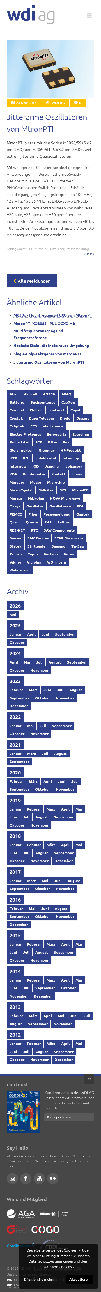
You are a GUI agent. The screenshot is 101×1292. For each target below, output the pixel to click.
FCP (30, 248)
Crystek (16, 418)
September (65, 634)
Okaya (15, 506)
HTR (13, 458)
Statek (16, 546)
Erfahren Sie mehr (38, 1279)
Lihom (77, 474)
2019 (15, 800)
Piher (33, 514)
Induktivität (46, 458)
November (39, 670)
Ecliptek (17, 426)
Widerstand (20, 570)
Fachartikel (19, 442)
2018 (15, 836)
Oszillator (57, 248)
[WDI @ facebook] (25, 1178)
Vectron (51, 554)
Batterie (17, 402)
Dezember (19, 705)
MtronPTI (42, 248)
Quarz (15, 522)
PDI (80, 506)
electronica (53, 426)
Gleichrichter (21, 450)
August (55, 662)
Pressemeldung (77, 248)
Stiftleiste (36, 546)
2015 (15, 935)
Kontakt (58, 474)
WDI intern (56, 562)
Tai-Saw (77, 546)
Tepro (33, 554)
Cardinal (17, 410)
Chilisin (36, 410)
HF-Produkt (71, 450)
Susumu (58, 546)
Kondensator (34, 474)
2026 (15, 605)
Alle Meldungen (34, 281)
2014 (15, 971)
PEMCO (16, 514)
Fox (66, 442)
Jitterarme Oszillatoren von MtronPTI (48, 362)
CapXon (68, 402)
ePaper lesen (60, 1117)
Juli (39, 662)
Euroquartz (56, 434)
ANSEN (49, 394)
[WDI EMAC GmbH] (15, 1279)
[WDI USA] (13, 1285)
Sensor (16, 538)
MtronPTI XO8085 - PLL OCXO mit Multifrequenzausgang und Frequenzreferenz (44, 330)
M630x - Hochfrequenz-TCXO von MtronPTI (53, 314)
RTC (34, 530)
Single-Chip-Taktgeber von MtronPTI (47, 353)
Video (69, 554)
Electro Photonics (25, 434)
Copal (75, 410)
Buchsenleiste (43, 402)
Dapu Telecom (41, 418)
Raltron (63, 522)
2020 (15, 772)
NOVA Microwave (65, 498)
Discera (82, 418)
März (33, 689)
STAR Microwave (69, 538)
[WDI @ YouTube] (39, 1178)
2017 (15, 871)
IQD (35, 466)
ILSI (26, 458)
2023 (15, 681)
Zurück (89, 253)
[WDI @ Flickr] (52, 1178)
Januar (15, 634)
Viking (15, 562)
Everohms (80, 434)
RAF (47, 522)
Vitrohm (34, 562)
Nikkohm (36, 498)
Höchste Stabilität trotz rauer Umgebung (51, 345)
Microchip (56, 482)
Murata (16, 498)
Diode (65, 418)
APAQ (66, 394)
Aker (14, 394)
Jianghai (52, 466)
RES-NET (17, 530)
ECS (33, 426)
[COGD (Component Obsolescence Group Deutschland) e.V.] (45, 1234)
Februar (16, 689)
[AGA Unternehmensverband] (21, 1218)
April (31, 634)
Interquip (71, 458)
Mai (13, 614)
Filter (52, 442)
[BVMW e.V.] (16, 1234)
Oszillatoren (60, 506)
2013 (15, 1006)
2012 (15, 1034)
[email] (12, 1178)
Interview (18, 466)
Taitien (16, 554)
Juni (45, 634)
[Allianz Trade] (54, 1218)
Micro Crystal (21, 490)
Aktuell (30, 394)
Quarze (32, 522)
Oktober (17, 642)
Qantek (82, 514)
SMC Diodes (38, 538)
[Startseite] (31, 14)
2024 (15, 653)
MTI (62, 490)
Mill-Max (46, 490)
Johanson (74, 466)
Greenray (47, 450)
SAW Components (59, 530)
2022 (15, 717)
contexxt (57, 410)
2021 (15, 744)
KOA (13, 474)
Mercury (17, 482)
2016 (15, 899)
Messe (35, 482)
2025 (15, 625)
